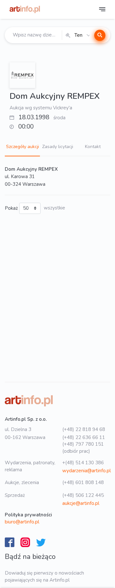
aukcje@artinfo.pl (80, 503)
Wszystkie (54, 208)
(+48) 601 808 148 (83, 482)
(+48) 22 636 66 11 (83, 437)
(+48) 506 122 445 (83, 495)
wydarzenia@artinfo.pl (86, 470)
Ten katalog (78, 35)
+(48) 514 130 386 (83, 462)
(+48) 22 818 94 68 (83, 429)
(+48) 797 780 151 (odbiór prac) (83, 447)
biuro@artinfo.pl (22, 522)
